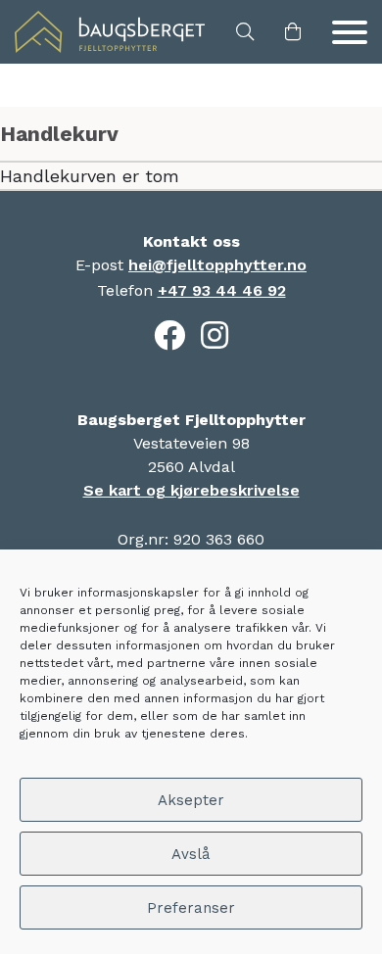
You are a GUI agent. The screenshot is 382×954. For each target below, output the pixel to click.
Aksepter (191, 800)
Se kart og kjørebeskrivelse (191, 490)
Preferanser (191, 908)
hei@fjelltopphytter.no (217, 265)
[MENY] (349, 32)
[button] (244, 32)
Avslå (191, 854)
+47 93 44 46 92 (222, 290)
